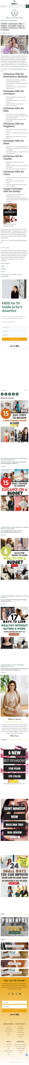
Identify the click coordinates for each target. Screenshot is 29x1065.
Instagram (3, 269)
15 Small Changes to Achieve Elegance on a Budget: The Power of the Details (14, 527)
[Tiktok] (15, 4)
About (9, 1041)
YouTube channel (5, 263)
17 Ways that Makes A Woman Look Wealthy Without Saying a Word (12, 665)
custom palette (14, 972)
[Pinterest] (12, 4)
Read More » (3, 466)
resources (20, 1041)
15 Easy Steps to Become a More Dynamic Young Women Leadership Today (14, 459)
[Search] (27, 6)
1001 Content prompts (14, 946)
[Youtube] (14, 4)
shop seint (14, 955)
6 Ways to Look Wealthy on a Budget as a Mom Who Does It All (14, 596)
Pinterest (3, 271)
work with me (14, 963)
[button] (14, 1)
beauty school (20, 1024)
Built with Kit (14, 346)
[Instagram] (17, 4)
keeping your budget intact (21, 66)
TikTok (2, 266)
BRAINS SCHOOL (9, 1024)
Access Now (14, 932)
